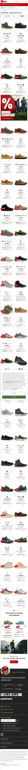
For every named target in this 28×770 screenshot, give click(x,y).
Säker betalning (8, 689)
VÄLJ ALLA (14, 397)
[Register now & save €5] (14, 652)
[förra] (3, 625)
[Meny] (2, 7)
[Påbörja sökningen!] (25, 7)
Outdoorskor (4, 10)
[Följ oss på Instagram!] (3, 735)
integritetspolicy (14, 389)
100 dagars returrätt (20, 685)
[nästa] (25, 625)
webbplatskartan (5, 764)
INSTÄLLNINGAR (14, 393)
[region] (14, 385)
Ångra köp (4, 747)
